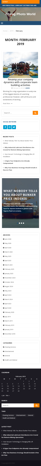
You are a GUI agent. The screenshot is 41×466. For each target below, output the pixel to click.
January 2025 (9, 273)
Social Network (9, 122)
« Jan (3, 395)
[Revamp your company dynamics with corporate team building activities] (20, 65)
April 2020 (8, 308)
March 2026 (9, 252)
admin (27, 88)
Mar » (7, 395)
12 (8, 386)
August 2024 (9, 286)
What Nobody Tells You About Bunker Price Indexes (20, 431)
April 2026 (8, 248)
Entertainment (9, 351)
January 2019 (9, 329)
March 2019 (9, 321)
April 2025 (8, 260)
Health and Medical (11, 360)
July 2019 (8, 317)
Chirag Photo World (20, 14)
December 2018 (10, 334)
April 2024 (8, 295)
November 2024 (10, 278)
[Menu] (2, 23)
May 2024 (8, 291)
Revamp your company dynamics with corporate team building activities (20, 82)
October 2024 (9, 282)
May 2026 (8, 243)
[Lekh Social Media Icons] (5, 127)
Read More (6, 103)
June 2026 (8, 239)
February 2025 (9, 269)
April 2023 (8, 304)
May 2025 (8, 256)
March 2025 (9, 265)
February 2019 (9, 325)
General (7, 356)
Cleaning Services (10, 347)
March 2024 (9, 299)
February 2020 (9, 312)
